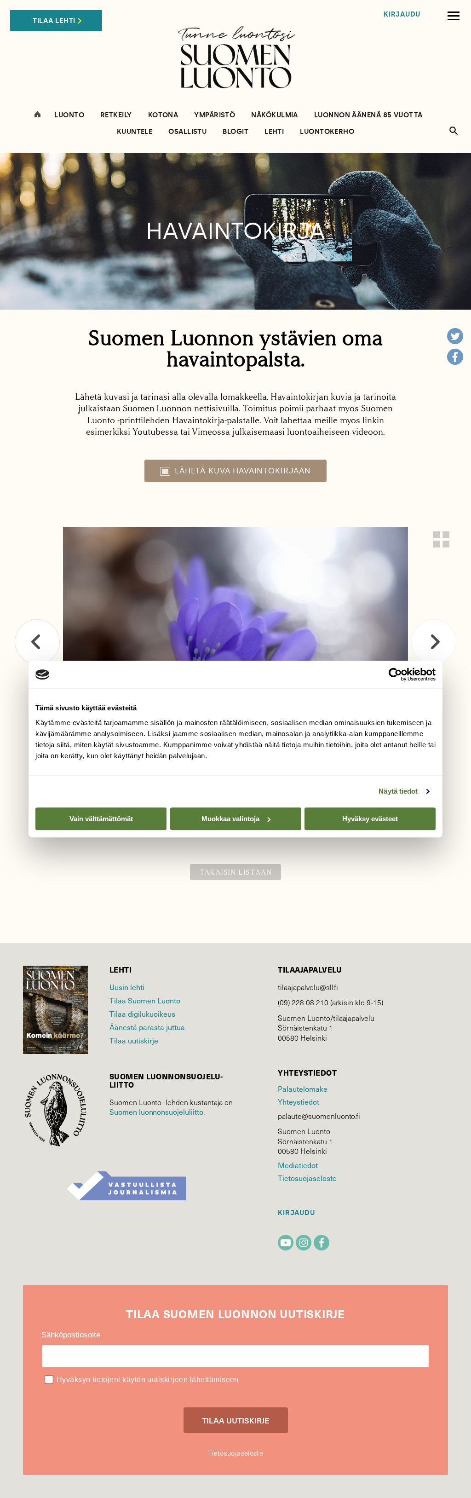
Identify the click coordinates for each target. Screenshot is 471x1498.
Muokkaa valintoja (230, 819)
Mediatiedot (297, 1165)
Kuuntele (135, 131)
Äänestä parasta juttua (147, 1027)
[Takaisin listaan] (441, 539)
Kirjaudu (402, 14)
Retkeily (116, 115)
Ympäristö (214, 115)
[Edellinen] (37, 641)
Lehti (274, 131)
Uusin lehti (126, 987)
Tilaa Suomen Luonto (144, 1000)
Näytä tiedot (398, 791)
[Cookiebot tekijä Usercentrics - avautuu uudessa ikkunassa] (395, 674)
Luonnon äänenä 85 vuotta (368, 115)
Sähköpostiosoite (70, 1335)
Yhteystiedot (298, 1101)
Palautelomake (302, 1089)
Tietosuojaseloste (307, 1178)
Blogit (235, 131)
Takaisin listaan (236, 872)
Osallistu (187, 131)
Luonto (69, 115)
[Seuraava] (433, 641)
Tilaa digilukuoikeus (142, 1014)
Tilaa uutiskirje (133, 1040)
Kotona (163, 115)
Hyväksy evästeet (370, 819)
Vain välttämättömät (101, 819)
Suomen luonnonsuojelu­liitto (156, 1112)
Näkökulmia (274, 115)
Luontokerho (327, 131)
